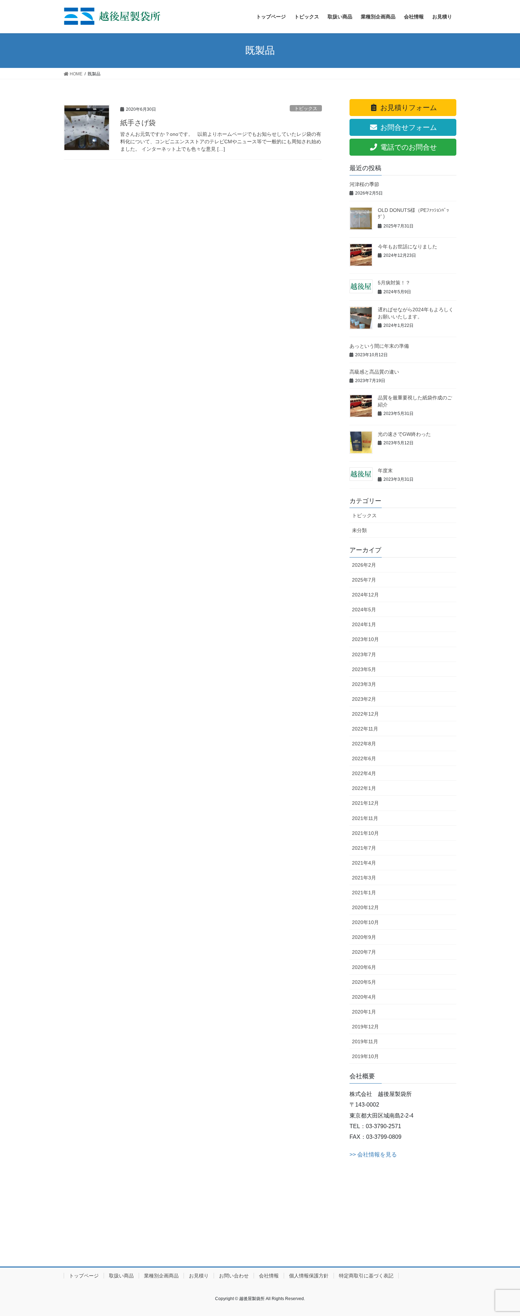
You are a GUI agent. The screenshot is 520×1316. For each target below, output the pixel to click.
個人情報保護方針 (309, 1276)
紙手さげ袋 (138, 123)
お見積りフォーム (407, 107)
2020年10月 (365, 922)
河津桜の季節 (364, 184)
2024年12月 (365, 595)
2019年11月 (365, 1041)
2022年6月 (364, 758)
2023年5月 (364, 669)
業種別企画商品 (161, 1276)
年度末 (385, 470)
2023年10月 (365, 639)
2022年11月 (365, 729)
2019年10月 (365, 1056)
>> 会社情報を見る (373, 1155)
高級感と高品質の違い (374, 372)
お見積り (199, 1276)
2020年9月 (364, 937)
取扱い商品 (121, 1276)
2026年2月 (364, 565)
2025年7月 (364, 580)
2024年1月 (364, 624)
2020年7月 (364, 952)
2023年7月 (364, 654)
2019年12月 (365, 1026)
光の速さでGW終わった (404, 434)
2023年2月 (364, 699)
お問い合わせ (234, 1276)
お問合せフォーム (407, 127)
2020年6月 (364, 967)
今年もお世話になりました (407, 246)
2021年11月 (365, 818)
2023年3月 (364, 684)
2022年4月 (364, 773)
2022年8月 (364, 743)
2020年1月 (364, 1012)
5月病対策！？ (394, 282)
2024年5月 (364, 609)
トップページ (84, 1276)
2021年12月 (365, 803)
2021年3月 (364, 878)
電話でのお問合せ (407, 147)
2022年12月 (365, 714)
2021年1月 (364, 892)
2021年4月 (364, 863)
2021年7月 (364, 848)
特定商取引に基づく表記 (366, 1276)
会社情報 (269, 1276)
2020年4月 (364, 997)
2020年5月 (364, 982)
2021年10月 (365, 833)
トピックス (305, 108)
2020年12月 (365, 907)
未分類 (359, 530)
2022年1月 (364, 788)
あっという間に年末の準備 (379, 346)
